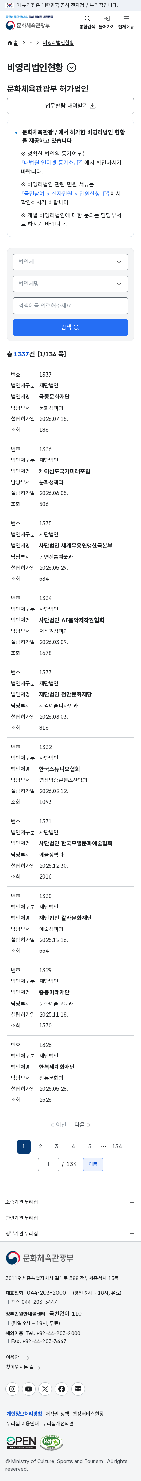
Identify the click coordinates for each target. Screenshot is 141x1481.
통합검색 (87, 26)
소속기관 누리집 (21, 1202)
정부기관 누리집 (21, 1234)
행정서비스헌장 (88, 1414)
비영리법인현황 (58, 43)
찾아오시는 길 (20, 1367)
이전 (61, 1124)
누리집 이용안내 (23, 1424)
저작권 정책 (57, 1414)
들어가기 (107, 26)
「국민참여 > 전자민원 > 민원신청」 (62, 193)
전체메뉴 (126, 26)
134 (117, 1146)
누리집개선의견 (58, 1424)
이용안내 (15, 1357)
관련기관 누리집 (21, 1218)
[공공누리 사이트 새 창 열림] (21, 1442)
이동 (93, 1164)
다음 (80, 1124)
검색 (66, 327)
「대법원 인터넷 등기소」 (49, 162)
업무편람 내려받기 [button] (66, 105)
